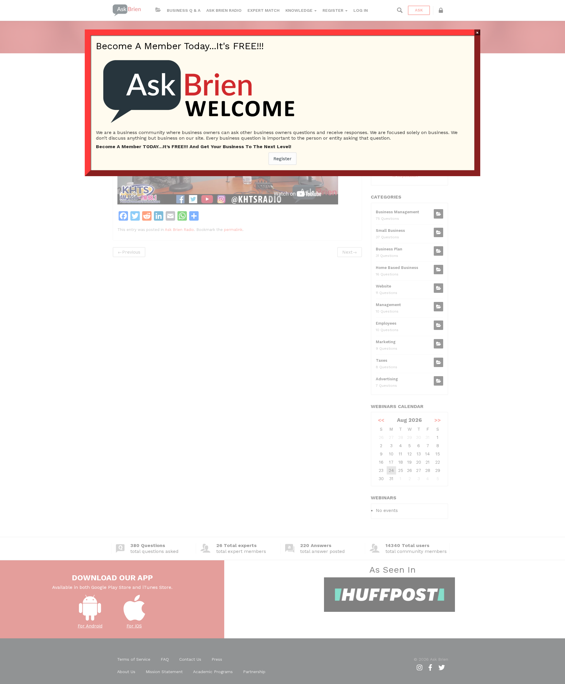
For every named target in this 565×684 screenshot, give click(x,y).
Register (282, 158)
